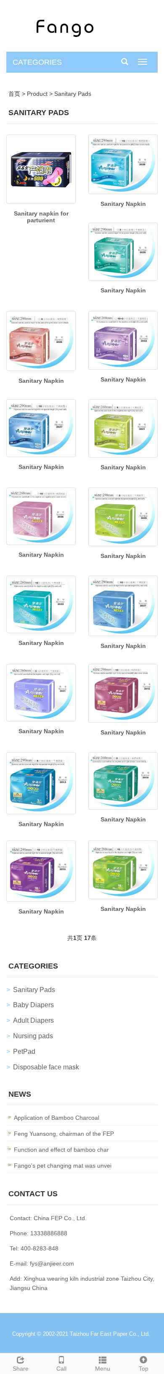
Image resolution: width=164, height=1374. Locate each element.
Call (61, 1368)
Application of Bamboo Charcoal (56, 1117)
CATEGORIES (37, 62)
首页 (14, 93)
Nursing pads (33, 1036)
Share (21, 1368)
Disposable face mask (46, 1067)
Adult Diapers (33, 1020)
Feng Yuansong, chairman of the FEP (64, 1133)
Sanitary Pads (72, 93)
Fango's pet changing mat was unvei (62, 1165)
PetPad (24, 1051)
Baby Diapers (33, 1004)
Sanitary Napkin (123, 203)
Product (37, 93)
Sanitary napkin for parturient (41, 217)
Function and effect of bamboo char (61, 1149)
